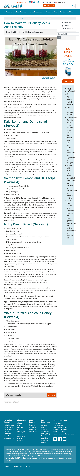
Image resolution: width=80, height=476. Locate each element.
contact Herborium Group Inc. (7, 434)
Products (9, 12)
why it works (33, 429)
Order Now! (50, 6)
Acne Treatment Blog (47, 2)
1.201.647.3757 (21, 2)
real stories (33, 431)
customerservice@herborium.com (64, 434)
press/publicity (9, 438)
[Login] (34, 2)
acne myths (21, 432)
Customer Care (51, 12)
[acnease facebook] (60, 439)
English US (60, 2)
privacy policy (45, 434)
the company (8, 427)
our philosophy (9, 429)
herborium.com (9, 425)
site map (44, 442)
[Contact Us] (37, 2)
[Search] (73, 6)
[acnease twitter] (55, 439)
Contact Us (57, 423)
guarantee (44, 440)
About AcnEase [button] (20, 12)
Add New (51, 395)
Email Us (67, 23)
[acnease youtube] (64, 439)
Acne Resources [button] (36, 12)
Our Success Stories (67, 12)
